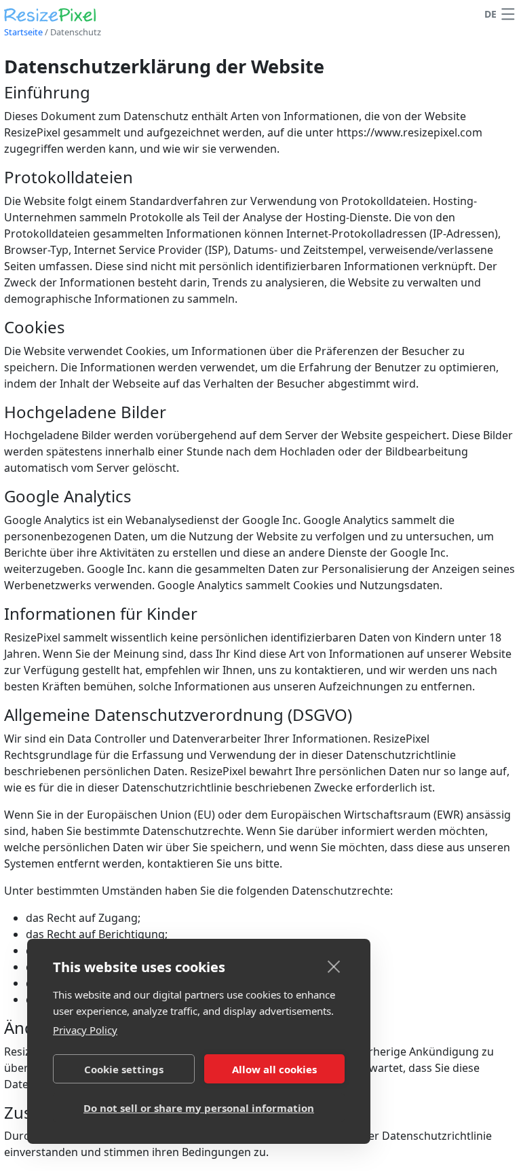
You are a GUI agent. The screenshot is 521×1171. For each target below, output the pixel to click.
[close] (334, 966)
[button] (508, 14)
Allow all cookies (274, 1069)
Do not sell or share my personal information (198, 1108)
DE (490, 13)
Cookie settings (123, 1069)
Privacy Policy (85, 1030)
